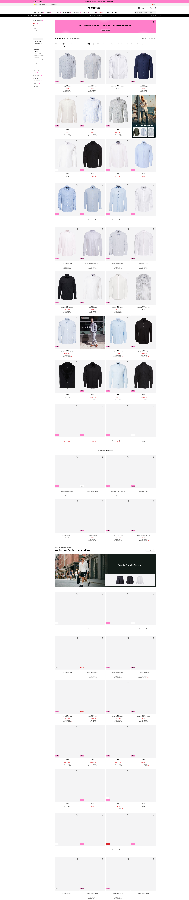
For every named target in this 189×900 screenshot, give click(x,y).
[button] (143, 38)
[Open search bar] (135, 12)
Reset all (67, 47)
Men (40, 8)
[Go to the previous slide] (146, 550)
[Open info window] (155, 2)
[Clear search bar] (155, 12)
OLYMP (75, 35)
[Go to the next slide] (154, 550)
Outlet (36, 4)
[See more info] (67, 92)
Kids (45, 8)
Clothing (60, 35)
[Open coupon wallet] (139, 8)
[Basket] (155, 8)
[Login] (143, 8)
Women (35, 8)
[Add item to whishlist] (77, 52)
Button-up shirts (68, 35)
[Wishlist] (151, 8)
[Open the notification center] (147, 8)
